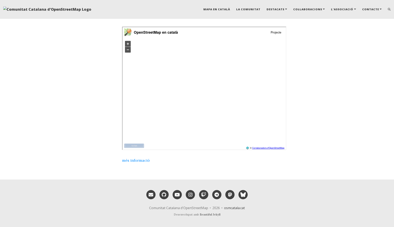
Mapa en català (216, 9)
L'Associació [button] (342, 9)
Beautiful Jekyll (210, 214)
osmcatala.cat (234, 208)
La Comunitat (248, 9)
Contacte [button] (370, 9)
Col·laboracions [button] (307, 9)
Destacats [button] (275, 9)
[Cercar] (388, 9)
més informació (136, 160)
